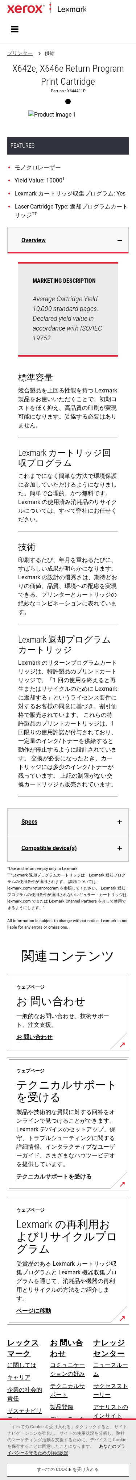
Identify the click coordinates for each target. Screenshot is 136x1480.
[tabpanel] (68, 530)
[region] (68, 1449)
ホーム (94, 10)
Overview (33, 240)
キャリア (18, 1377)
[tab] (68, 240)
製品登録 (61, 1407)
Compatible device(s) (49, 848)
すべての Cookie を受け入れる (68, 1469)
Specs (29, 821)
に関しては (21, 1365)
